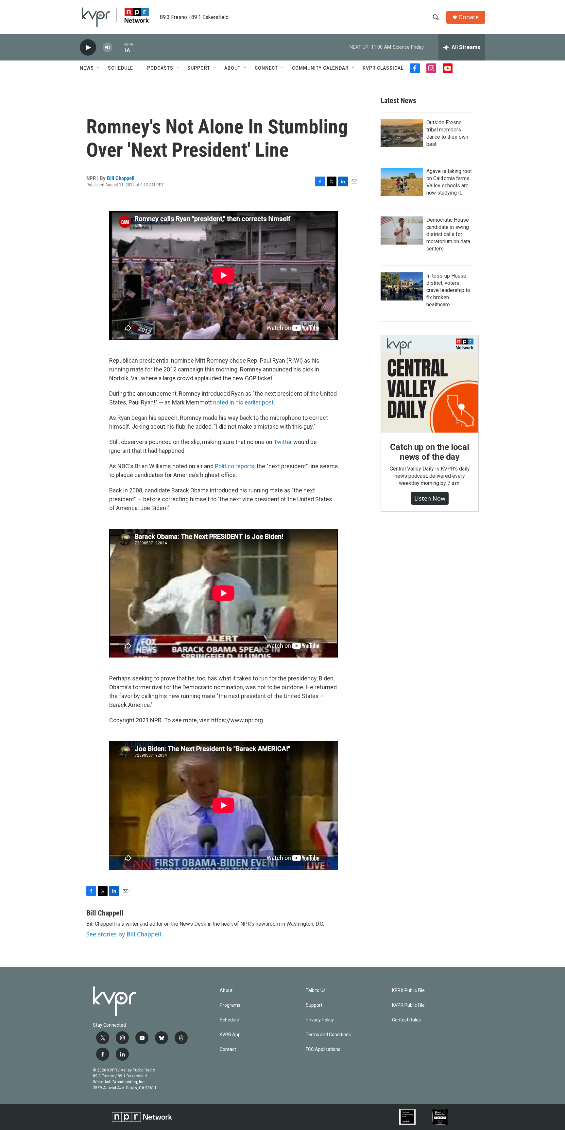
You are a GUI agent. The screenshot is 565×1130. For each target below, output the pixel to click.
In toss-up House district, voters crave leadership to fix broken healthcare (448, 290)
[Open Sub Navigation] (98, 68)
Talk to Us (316, 990)
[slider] (118, 47)
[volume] (107, 47)
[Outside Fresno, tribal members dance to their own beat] (402, 133)
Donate (468, 17)
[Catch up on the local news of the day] (429, 384)
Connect (266, 68)
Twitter (283, 441)
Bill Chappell (120, 178)
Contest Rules (406, 1020)
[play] (88, 47)
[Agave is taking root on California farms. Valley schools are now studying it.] (402, 182)
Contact (228, 1049)
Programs (230, 1005)
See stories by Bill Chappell (123, 934)
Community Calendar (320, 68)
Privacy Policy (320, 1020)
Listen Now (429, 498)
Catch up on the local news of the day (429, 452)
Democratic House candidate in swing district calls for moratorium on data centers (448, 234)
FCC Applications (323, 1049)
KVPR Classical (383, 68)
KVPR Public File (408, 1005)
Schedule (120, 68)
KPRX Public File (408, 990)
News (87, 68)
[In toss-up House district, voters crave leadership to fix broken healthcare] (402, 286)
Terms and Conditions (328, 1034)
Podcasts (160, 68)
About (232, 68)
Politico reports (234, 466)
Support (198, 68)
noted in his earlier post (243, 402)
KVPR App (230, 1034)
